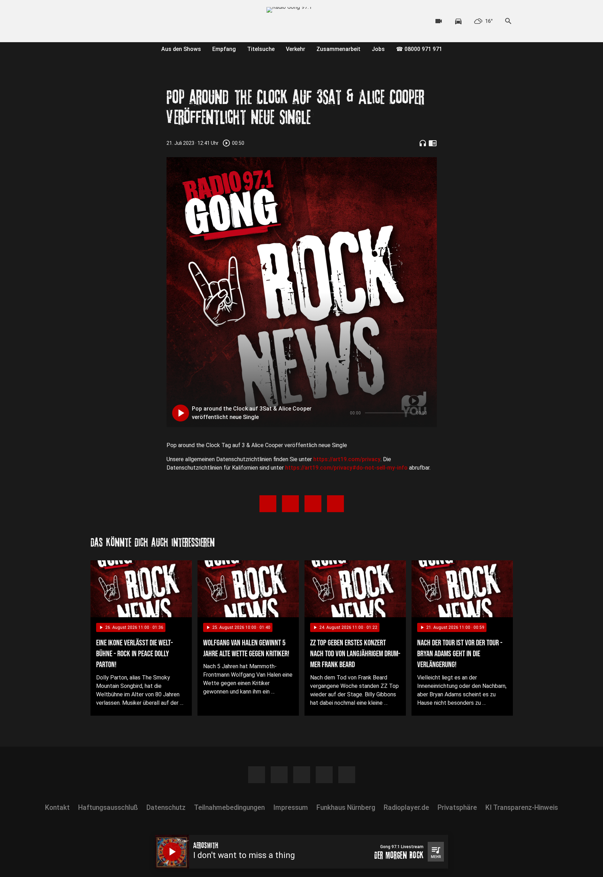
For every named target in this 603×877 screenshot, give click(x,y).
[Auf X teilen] (290, 503)
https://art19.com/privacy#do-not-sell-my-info (346, 467)
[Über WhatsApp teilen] (312, 503)
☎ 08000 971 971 (419, 49)
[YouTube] (126, 21)
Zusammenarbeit (338, 49)
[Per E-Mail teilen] (335, 503)
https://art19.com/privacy (347, 459)
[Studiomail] (154, 21)
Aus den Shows (181, 49)
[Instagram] (112, 21)
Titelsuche (261, 49)
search (508, 21)
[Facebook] (97, 21)
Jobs (378, 49)
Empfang (224, 49)
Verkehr (295, 49)
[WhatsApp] (140, 21)
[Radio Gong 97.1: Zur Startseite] (301, 21)
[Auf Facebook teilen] (267, 503)
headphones (423, 143)
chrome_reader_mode (432, 143)
